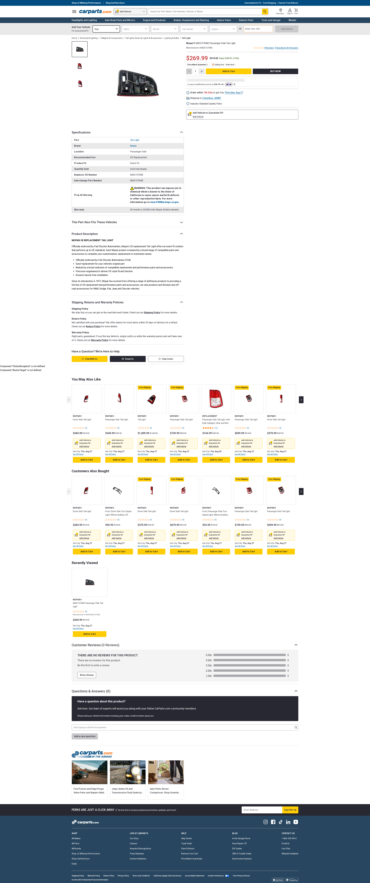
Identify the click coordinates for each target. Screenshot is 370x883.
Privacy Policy (123, 876)
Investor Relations (138, 859)
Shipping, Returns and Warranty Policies (98, 302)
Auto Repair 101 (239, 843)
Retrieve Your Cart (189, 853)
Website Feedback (290, 853)
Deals (74, 864)
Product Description (85, 234)
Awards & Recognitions (140, 848)
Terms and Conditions (141, 876)
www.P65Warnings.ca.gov (164, 202)
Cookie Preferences (216, 876)
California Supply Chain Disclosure (167, 876)
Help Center (167, 359)
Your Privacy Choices (241, 876)
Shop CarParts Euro (81, 859)
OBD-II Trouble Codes (241, 853)
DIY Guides (237, 848)
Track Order (186, 843)
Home (74, 38)
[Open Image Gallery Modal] (136, 83)
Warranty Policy (99, 340)
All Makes (76, 838)
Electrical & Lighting (89, 38)
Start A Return (187, 848)
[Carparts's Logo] (96, 11)
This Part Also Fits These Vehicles (94, 222)
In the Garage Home (241, 838)
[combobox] (106, 28)
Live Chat (286, 848)
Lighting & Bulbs (171, 38)
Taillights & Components (111, 38)
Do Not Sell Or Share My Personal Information (90, 880)
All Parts (75, 843)
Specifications (81, 132)
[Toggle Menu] (74, 11)
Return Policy (93, 326)
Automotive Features (242, 859)
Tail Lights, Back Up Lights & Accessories (143, 38)
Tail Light (134, 140)
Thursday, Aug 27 (234, 92)
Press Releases (137, 853)
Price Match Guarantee (191, 859)
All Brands (76, 848)
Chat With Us (91, 359)
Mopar (133, 145)
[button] (84, 446)
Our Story (134, 838)
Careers (133, 843)
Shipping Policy (152, 312)
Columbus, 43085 (211, 98)
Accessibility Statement (194, 876)
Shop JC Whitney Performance (86, 853)
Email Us (129, 359)
